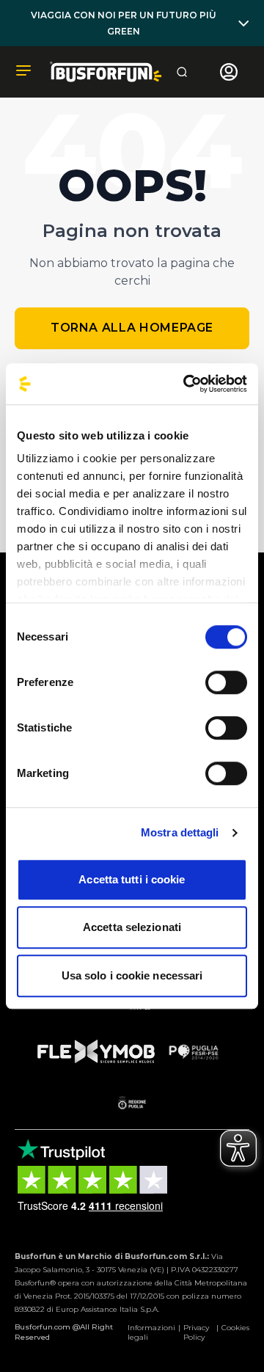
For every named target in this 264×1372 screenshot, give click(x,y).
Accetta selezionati (132, 927)
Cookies (235, 1327)
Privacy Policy (196, 1332)
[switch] (226, 682)
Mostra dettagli (180, 832)
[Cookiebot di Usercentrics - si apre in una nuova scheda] (186, 383)
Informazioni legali (151, 1332)
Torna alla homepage (132, 328)
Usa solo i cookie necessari (132, 975)
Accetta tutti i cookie (131, 879)
